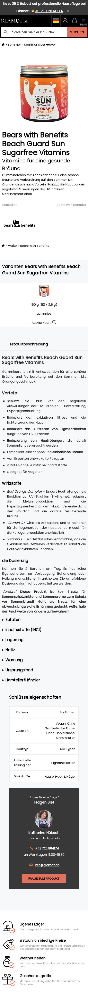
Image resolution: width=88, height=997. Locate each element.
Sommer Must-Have (39, 44)
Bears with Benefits (71, 205)
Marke (12, 245)
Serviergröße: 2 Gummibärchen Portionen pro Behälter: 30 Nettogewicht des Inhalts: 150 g (34, 619)
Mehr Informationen (17, 194)
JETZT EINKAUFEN (49, 11)
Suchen (77, 32)
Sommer (14, 44)
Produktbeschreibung (29, 344)
